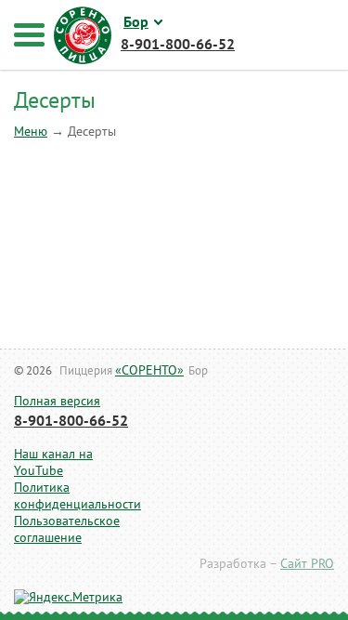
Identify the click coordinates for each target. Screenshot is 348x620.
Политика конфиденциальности (62, 496)
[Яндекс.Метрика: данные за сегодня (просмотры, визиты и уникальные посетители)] (68, 597)
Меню (30, 131)
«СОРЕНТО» (149, 370)
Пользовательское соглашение (62, 529)
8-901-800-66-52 (71, 421)
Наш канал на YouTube (53, 462)
